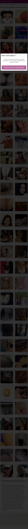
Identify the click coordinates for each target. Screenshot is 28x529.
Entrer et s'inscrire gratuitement (14, 67)
